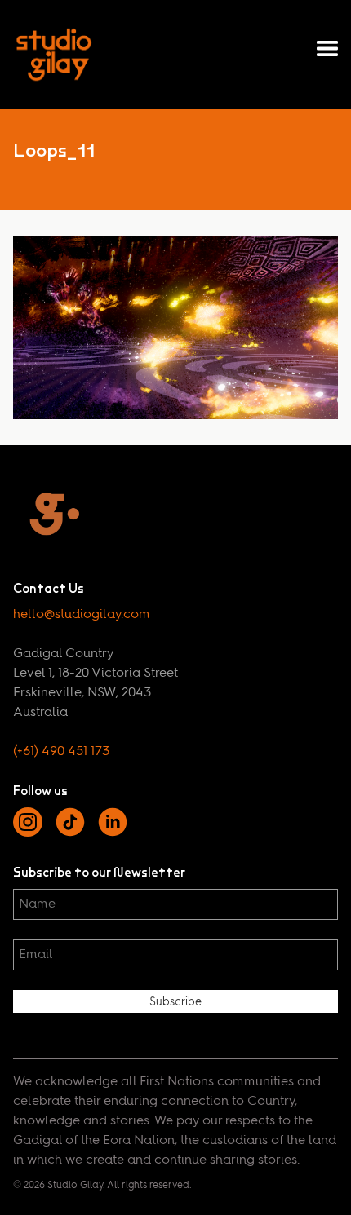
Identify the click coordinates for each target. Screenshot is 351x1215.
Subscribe (175, 1002)
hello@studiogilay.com (81, 614)
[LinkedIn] (112, 833)
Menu (327, 49)
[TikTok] (70, 833)
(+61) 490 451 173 (61, 751)
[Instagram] (27, 833)
